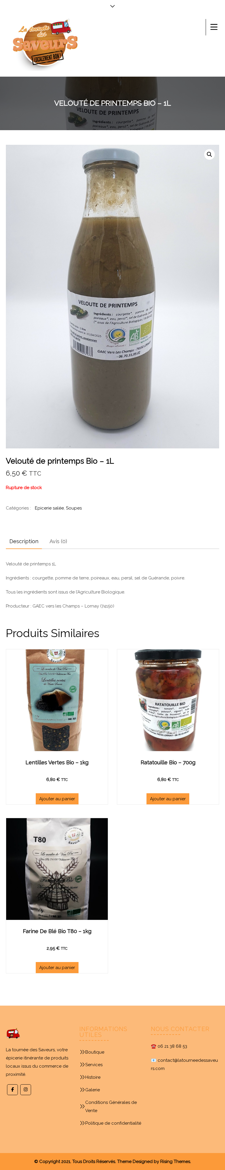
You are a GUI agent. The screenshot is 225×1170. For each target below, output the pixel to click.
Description (23, 541)
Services (94, 1064)
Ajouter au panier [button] (57, 798)
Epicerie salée (49, 508)
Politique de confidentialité (113, 1123)
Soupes (74, 508)
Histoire (92, 1077)
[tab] (24, 541)
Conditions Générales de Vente (111, 1106)
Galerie (92, 1089)
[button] (209, 154)
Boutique (94, 1052)
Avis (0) (58, 541)
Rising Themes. (175, 1161)
